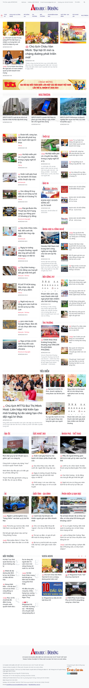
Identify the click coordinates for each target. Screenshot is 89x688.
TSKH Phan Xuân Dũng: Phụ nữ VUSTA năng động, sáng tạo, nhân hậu (75, 600)
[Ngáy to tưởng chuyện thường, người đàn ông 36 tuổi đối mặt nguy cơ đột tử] (10, 251)
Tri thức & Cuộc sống (75, 669)
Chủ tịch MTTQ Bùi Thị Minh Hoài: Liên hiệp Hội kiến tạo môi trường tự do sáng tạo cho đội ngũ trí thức (22, 411)
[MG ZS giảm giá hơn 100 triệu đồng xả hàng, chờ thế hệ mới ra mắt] (64, 257)
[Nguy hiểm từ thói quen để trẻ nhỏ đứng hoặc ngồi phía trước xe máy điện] (64, 282)
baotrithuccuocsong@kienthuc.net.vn (16, 684)
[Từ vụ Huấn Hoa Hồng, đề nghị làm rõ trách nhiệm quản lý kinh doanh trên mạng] (13, 57)
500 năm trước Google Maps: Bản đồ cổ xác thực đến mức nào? (27, 325)
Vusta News (47, 556)
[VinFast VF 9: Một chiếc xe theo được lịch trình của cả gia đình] (64, 328)
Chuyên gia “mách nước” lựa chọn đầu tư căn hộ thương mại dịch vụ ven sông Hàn (77, 362)
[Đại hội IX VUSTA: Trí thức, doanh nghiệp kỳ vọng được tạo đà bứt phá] (55, 380)
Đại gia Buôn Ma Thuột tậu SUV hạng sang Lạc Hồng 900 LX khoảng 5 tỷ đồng (27, 212)
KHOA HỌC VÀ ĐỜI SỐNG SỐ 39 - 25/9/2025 (77, 208)
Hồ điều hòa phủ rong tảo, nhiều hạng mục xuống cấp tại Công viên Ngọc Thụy (28, 593)
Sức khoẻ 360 (75, 15)
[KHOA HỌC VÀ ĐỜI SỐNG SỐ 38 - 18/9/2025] (64, 220)
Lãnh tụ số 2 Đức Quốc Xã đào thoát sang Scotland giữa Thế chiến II (73, 468)
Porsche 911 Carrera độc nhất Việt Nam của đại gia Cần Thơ (16, 527)
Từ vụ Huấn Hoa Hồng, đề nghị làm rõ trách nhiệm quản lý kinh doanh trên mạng (13, 69)
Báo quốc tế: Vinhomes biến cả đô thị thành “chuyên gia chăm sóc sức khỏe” (77, 351)
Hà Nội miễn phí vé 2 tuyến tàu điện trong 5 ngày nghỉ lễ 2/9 (27, 158)
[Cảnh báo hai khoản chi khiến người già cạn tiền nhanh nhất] (44, 505)
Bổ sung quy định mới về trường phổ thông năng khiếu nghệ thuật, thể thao (77, 292)
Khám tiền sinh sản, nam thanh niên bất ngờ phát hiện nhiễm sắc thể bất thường (50, 297)
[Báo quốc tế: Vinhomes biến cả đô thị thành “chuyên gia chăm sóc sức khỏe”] (64, 350)
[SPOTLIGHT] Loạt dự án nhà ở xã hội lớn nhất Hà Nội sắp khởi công (15, 118)
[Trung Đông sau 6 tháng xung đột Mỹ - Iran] (64, 164)
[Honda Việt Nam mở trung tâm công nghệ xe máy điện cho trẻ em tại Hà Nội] (50, 238)
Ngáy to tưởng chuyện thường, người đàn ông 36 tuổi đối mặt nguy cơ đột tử (27, 251)
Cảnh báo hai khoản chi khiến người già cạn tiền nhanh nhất (44, 518)
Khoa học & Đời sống (44, 7)
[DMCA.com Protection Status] (72, 673)
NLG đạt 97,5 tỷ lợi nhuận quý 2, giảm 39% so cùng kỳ (15, 457)
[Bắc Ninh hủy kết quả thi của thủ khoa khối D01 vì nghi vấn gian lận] (64, 314)
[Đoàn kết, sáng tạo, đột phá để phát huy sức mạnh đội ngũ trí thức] (10, 138)
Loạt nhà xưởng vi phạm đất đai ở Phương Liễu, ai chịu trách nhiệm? (72, 547)
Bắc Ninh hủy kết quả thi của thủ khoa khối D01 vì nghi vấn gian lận (77, 313)
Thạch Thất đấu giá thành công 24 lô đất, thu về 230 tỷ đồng (15, 479)
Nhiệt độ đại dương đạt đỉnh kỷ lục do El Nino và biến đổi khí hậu (9, 575)
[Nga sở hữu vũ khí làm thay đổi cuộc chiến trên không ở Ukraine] (10, 344)
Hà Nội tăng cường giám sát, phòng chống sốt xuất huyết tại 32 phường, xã (77, 303)
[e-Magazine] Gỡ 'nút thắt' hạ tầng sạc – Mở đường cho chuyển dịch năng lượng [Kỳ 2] (28, 607)
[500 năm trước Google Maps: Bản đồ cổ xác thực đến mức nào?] (10, 324)
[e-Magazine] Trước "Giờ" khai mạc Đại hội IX (75, 576)
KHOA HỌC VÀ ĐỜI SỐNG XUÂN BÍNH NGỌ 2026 (77, 188)
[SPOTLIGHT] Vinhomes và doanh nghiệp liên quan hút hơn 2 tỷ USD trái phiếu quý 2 (72, 119)
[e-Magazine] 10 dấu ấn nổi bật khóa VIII (51, 599)
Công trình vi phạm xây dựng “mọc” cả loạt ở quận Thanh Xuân (16, 464)
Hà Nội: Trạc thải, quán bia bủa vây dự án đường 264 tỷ (9, 563)
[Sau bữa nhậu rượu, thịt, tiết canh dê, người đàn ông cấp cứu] (10, 231)
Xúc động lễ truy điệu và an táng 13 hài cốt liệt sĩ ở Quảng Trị (27, 194)
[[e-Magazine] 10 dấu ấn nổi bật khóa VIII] (52, 589)
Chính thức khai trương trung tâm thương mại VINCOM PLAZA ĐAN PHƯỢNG (50, 345)
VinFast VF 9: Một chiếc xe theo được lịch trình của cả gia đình (77, 328)
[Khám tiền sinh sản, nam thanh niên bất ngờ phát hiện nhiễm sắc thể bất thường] (50, 285)
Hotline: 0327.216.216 (33, 2)
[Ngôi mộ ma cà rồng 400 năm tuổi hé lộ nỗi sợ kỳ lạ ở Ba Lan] (10, 304)
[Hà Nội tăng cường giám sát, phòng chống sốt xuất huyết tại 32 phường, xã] (64, 303)
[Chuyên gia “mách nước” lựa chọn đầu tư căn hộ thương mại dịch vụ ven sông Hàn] (64, 361)
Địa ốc (7, 433)
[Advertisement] (45, 628)
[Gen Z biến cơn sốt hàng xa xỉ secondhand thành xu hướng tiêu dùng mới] (64, 339)
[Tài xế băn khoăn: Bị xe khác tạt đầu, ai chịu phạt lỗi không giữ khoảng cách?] (73, 505)
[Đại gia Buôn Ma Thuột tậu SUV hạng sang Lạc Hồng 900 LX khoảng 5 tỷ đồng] (10, 211)
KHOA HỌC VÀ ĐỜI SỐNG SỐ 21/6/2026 (49, 202)
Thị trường (34, 15)
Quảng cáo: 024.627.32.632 (65, 2)
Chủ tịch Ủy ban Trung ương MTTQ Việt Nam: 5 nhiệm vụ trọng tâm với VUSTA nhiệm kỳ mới (12, 41)
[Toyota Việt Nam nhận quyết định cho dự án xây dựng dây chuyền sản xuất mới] (64, 246)
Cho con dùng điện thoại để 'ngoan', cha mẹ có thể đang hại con (43, 528)
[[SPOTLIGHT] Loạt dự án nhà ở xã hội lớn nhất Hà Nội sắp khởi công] (16, 106)
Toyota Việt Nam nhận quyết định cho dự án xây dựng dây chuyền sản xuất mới (77, 247)
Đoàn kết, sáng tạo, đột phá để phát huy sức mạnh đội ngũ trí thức (27, 138)
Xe (6, 493)
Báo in (46, 183)
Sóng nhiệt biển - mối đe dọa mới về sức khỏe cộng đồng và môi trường (9, 588)
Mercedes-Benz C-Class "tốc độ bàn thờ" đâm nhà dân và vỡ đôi (16, 541)
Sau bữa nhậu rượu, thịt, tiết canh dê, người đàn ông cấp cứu (27, 232)
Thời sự (5, 15)
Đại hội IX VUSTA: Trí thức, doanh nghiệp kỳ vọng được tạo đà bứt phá (55, 391)
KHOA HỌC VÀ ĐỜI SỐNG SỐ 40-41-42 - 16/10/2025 (77, 199)
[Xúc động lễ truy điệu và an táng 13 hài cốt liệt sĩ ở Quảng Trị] (10, 194)
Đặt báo (24, 2)
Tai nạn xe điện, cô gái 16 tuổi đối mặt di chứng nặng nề (43, 536)
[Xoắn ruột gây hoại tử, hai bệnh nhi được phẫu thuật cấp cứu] (10, 177)
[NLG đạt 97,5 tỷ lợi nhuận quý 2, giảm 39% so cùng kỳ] (16, 445)
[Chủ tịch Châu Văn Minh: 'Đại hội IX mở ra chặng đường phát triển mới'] (41, 33)
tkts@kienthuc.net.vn (34, 684)
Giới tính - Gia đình (65, 15)
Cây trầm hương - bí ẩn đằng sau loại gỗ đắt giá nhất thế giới (27, 270)
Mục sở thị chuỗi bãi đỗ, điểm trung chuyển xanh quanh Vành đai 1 (9, 602)
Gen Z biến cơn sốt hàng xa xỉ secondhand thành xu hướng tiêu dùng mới (77, 339)
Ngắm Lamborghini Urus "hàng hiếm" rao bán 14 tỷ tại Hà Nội (16, 518)
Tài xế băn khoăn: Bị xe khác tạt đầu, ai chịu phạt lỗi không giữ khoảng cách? (73, 518)
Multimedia (84, 15)
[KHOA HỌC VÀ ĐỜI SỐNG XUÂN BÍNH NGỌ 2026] (64, 189)
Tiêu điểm (44, 371)
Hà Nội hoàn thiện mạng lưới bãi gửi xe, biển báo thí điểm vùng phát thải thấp (28, 578)
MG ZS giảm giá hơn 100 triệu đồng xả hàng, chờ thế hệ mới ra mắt (77, 257)
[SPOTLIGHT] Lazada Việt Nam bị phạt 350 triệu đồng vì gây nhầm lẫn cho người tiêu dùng (43, 119)
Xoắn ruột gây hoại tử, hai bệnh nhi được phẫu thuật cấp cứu (27, 177)
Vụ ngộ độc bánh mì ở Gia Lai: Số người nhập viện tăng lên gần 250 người (55, 419)
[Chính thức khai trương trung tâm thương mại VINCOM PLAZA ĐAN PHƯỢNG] (50, 331)
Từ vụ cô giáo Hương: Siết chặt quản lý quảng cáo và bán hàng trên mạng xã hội (72, 528)
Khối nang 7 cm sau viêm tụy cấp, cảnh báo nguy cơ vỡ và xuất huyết (43, 484)
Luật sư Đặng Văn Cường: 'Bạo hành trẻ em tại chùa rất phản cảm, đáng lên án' (73, 537)
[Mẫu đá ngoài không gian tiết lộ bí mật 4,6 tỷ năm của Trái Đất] (73, 445)
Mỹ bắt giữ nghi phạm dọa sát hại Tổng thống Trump (15, 534)
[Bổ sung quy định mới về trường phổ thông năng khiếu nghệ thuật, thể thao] (64, 293)
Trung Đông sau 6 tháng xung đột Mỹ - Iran (77, 163)
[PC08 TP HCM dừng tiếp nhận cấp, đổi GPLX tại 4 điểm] (10, 287)
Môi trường (42, 15)
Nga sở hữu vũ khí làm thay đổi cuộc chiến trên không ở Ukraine (27, 345)
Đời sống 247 (26, 15)
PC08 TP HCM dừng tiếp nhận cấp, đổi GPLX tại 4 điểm (27, 287)
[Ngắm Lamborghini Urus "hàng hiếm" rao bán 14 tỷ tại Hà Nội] (16, 505)
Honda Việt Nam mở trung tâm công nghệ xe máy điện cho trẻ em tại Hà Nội (50, 251)
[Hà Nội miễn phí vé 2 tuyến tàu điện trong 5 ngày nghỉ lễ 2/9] (10, 157)
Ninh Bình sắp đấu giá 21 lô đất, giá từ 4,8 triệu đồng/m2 (15, 472)
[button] (79, 556)
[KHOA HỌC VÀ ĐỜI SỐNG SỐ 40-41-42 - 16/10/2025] (64, 199)
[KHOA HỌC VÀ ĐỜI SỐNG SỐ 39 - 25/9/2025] (64, 210)
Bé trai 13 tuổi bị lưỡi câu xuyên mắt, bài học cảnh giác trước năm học (44, 545)
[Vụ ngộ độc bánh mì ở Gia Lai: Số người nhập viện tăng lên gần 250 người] (55, 408)
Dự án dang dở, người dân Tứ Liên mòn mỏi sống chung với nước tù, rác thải (28, 564)
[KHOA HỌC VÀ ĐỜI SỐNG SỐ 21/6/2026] (50, 192)
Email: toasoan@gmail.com (48, 2)
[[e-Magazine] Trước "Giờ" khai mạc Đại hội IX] (75, 566)
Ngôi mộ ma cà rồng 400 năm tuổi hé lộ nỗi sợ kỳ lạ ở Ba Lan (27, 305)
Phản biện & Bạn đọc (53, 15)
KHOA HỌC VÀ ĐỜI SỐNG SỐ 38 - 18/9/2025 (77, 219)
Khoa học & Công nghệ (15, 15)
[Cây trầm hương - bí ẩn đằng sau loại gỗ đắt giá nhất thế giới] (10, 270)
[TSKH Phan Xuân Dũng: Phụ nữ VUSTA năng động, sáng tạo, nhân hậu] (75, 589)
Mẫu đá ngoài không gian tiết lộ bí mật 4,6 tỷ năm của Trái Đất (73, 458)
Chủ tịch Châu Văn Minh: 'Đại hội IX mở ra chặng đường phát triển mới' (40, 52)
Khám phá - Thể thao (23, 275)
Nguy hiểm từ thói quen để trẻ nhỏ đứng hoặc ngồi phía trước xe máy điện (77, 282)
